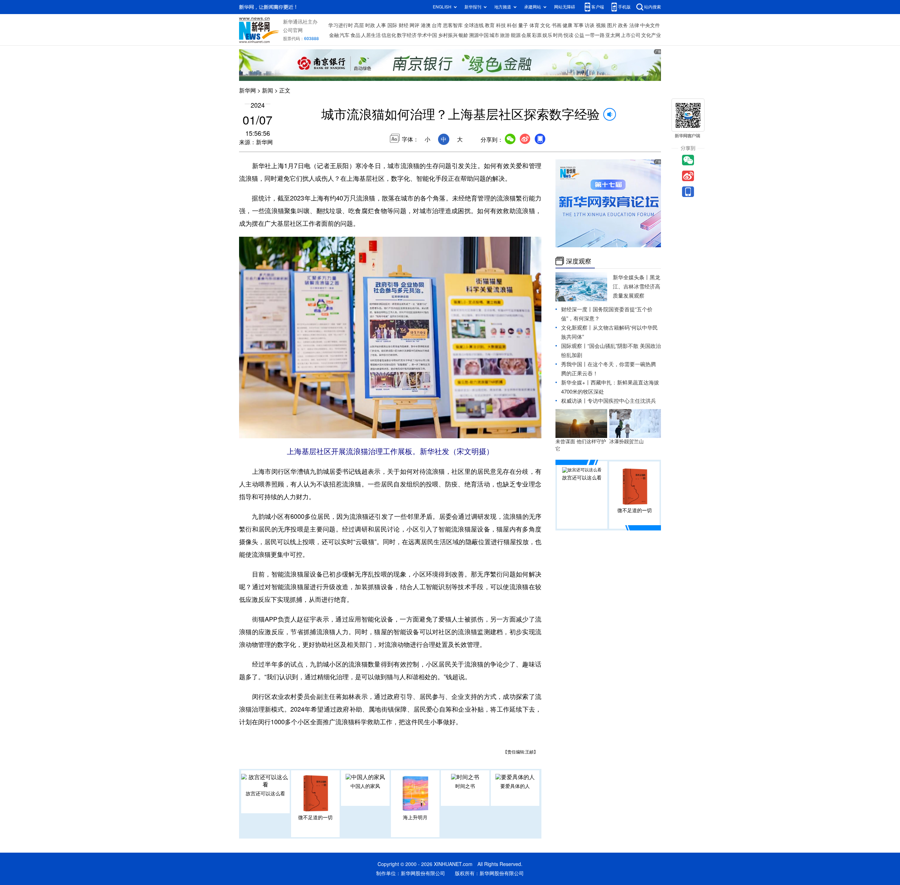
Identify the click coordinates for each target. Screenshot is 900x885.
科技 (501, 25)
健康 (567, 25)
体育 (534, 25)
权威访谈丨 (574, 400)
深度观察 (578, 261)
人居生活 (371, 35)
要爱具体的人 (515, 786)
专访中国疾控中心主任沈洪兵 (621, 400)
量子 (523, 25)
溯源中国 (479, 35)
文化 (545, 25)
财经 (404, 25)
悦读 (568, 35)
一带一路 (595, 35)
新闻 (267, 90)
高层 (359, 25)
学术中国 (427, 35)
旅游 (505, 35)
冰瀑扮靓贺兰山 (626, 441)
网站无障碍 (564, 7)
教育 (490, 25)
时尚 (558, 35)
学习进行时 (340, 25)
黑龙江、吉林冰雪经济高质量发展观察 (636, 286)
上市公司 (631, 35)
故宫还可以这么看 (265, 793)
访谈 (589, 25)
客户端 (597, 7)
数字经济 (407, 35)
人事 (381, 25)
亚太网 (612, 35)
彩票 (537, 35)
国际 (392, 25)
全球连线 (474, 25)
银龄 (463, 35)
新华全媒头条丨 (631, 277)
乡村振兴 (448, 35)
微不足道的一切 (315, 817)
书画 (556, 25)
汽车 (344, 35)
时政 (370, 25)
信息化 (388, 35)
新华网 (247, 90)
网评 (414, 25)
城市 (494, 35)
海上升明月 (415, 817)
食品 (355, 35)
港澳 (426, 25)
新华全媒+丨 (576, 382)
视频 (601, 25)
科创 (512, 25)
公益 (579, 35)
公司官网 (293, 30)
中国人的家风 (365, 786)
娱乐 (547, 35)
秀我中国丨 (574, 364)
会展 (526, 35)
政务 (623, 25)
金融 (334, 35)
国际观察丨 (574, 346)
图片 (612, 25)
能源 (516, 35)
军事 (579, 25)
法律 (634, 25)
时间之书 (465, 786)
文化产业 (651, 35)
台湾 (437, 25)
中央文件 (650, 25)
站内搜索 (652, 7)
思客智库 (453, 25)
